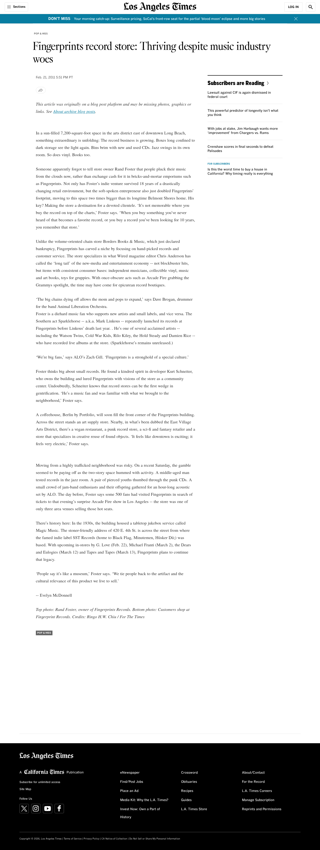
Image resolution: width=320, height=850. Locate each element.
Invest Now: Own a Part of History (140, 813)
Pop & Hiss (41, 34)
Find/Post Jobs (131, 781)
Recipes (187, 791)
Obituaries (189, 781)
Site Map (25, 789)
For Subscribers (219, 164)
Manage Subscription (258, 800)
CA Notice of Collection (114, 839)
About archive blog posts (74, 111)
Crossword (189, 772)
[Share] (41, 90)
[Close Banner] (296, 18)
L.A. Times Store (194, 809)
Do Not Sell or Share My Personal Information (154, 839)
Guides (186, 800)
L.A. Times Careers (257, 791)
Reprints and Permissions (261, 809)
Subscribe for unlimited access (39, 782)
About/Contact (253, 772)
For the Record (253, 781)
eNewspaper (130, 772)
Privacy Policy (91, 839)
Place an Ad (129, 791)
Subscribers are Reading (236, 82)
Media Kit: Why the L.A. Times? (144, 800)
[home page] (160, 6)
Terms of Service (73, 839)
